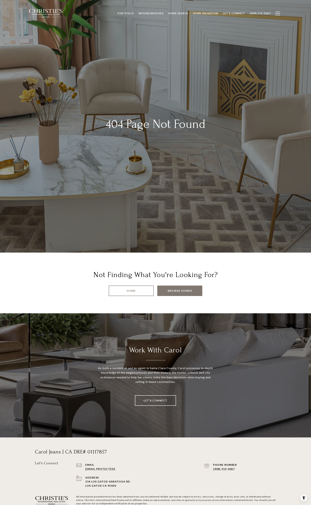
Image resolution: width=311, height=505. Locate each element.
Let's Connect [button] (155, 400)
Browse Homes (180, 290)
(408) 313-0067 (224, 468)
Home (131, 290)
